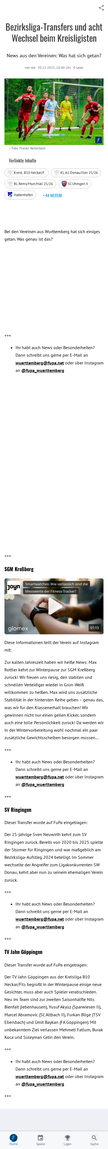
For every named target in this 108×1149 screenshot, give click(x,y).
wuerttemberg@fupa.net (40, 363)
